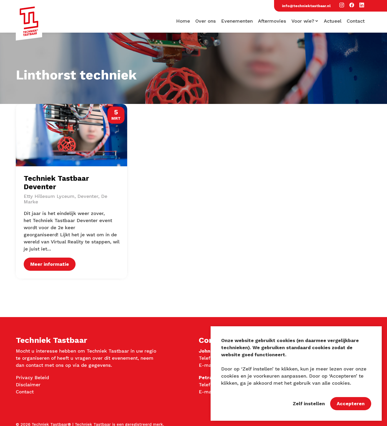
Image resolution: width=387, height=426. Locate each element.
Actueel (332, 21)
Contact (356, 21)
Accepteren (351, 403)
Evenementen (237, 21)
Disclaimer (28, 384)
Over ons (205, 21)
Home (183, 21)
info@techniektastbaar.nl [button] (306, 6)
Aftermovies (272, 21)
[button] (342, 5)
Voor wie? (302, 21)
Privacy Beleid (32, 377)
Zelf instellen (309, 403)
